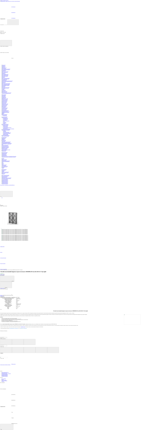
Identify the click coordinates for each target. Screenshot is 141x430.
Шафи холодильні (5, 126)
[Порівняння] (6, 43)
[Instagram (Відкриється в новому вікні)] (16, 190)
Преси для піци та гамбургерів (7, 132)
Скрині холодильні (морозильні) (7, 127)
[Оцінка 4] (41, 350)
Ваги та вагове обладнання (5, 372)
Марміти (4, 123)
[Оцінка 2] (18, 350)
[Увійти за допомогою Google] (18, 342)
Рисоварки (4, 122)
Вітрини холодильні (5, 125)
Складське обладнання (4, 374)
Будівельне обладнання (5, 376)
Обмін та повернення (4, 380)
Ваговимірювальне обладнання (14, 328)
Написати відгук (2, 274)
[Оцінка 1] (6, 350)
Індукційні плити (5, 119)
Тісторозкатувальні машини (6, 133)
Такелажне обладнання (5, 182)
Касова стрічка (5, 115)
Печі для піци (5, 120)
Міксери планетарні (5, 134)
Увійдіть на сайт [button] (2, 288)
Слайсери (4, 130)
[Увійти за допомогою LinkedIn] (29, 342)
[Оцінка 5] (53, 350)
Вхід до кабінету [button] (4, 378)
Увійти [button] (1, 295)
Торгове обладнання (4, 177)
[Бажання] (70, 49)
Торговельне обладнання (23, 328)
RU (2, 197)
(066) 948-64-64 (13, 12)
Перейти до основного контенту (4, 0)
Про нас (3, 379)
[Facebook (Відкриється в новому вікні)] (5, 190)
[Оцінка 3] (29, 350)
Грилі (4, 121)
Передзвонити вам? (3, 406)
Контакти (3, 381)
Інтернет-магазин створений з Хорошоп (5, 364)
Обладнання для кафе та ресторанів (6, 178)
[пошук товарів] (13, 22)
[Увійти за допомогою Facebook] (6, 342)
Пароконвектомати (5, 118)
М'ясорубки (4, 131)
